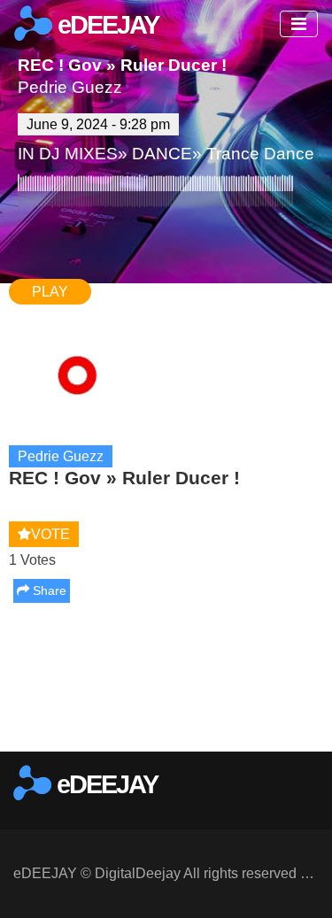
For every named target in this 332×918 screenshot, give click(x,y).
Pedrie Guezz (70, 87)
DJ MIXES (78, 153)
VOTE (50, 534)
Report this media (263, 733)
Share (47, 590)
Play (50, 291)
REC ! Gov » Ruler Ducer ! (122, 65)
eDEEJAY (105, 25)
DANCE (162, 153)
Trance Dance (260, 153)
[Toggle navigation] (299, 24)
